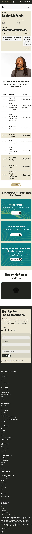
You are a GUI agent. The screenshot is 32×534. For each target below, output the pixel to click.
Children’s (9, 30)
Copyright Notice (4, 512)
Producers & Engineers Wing (8, 417)
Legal (2, 506)
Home (2, 446)
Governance (4, 414)
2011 (4, 99)
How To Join (4, 408)
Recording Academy (7, 1)
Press (2, 469)
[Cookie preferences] (2, 531)
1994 (4, 128)
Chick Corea (25, 105)
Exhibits (3, 480)
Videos (2, 398)
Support (3, 485)
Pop (25, 30)
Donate (3, 432)
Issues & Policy (5, 448)
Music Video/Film (18, 30)
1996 (4, 117)
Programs (3, 487)
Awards (3, 462)
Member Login (4, 410)
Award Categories (5, 394)
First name (5, 335)
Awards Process (5, 392)
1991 (4, 150)
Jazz (4, 30)
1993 (4, 135)
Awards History (5, 390)
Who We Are (4, 405)
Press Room (4, 376)
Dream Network (5, 383)
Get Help (3, 430)
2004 (4, 106)
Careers (3, 378)
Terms (7, 361)
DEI (2, 380)
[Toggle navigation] (28, 7)
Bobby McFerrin (27, 99)
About (2, 374)
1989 (4, 159)
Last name (5, 341)
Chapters (3, 412)
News (2, 396)
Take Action (4, 451)
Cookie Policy (3, 510)
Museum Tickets (5, 478)
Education (3, 482)
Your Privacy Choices (5, 528)
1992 (4, 142)
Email (3, 348)
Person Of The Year (6, 439)
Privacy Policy (14, 361)
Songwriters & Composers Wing (9, 419)
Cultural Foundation (6, 471)
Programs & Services (6, 437)
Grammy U (3, 421)
